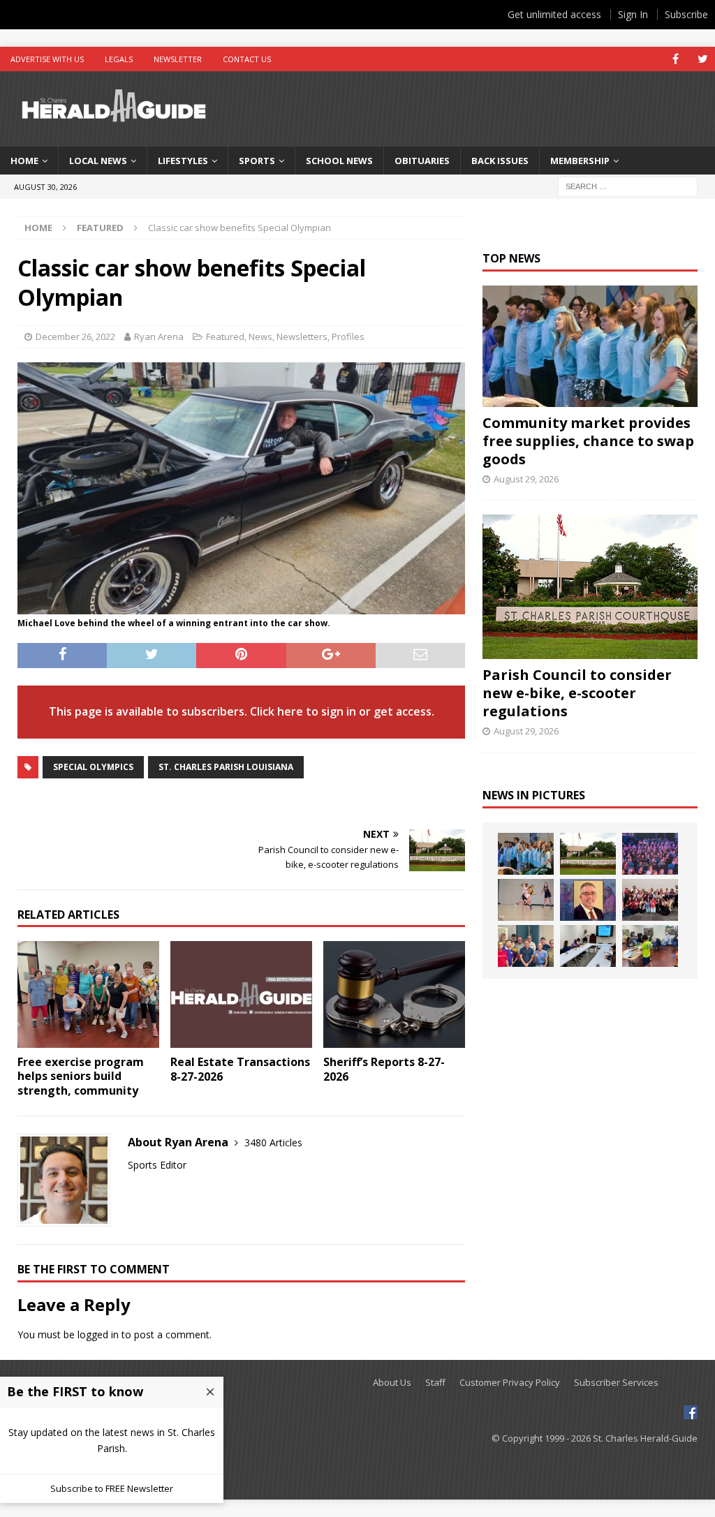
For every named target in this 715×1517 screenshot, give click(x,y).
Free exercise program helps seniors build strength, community (80, 1076)
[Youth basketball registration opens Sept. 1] (526, 900)
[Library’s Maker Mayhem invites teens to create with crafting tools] (650, 946)
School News (339, 160)
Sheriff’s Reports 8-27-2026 (384, 1069)
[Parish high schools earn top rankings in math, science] (650, 900)
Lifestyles (183, 160)
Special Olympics (93, 767)
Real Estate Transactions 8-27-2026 (240, 1069)
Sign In (633, 14)
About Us (392, 1382)
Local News (98, 160)
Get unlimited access (554, 14)
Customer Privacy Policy (509, 1382)
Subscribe (686, 14)
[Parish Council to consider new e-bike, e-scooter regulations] (590, 587)
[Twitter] (703, 59)
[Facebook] (675, 59)
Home (24, 160)
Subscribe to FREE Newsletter (111, 1488)
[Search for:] (628, 186)
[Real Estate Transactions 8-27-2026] (241, 994)
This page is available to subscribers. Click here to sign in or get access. (241, 711)
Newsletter (178, 59)
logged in (98, 1334)
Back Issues (500, 160)
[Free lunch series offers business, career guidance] (588, 946)
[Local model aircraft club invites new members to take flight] (526, 946)
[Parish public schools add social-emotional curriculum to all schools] (650, 854)
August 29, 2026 (526, 479)
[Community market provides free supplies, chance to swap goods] (590, 346)
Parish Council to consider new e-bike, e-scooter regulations (577, 692)
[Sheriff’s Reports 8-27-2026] (394, 994)
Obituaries (422, 160)
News (260, 336)
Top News (511, 258)
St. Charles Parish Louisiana (226, 767)
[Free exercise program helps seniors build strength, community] (88, 994)
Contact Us (247, 59)
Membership (580, 160)
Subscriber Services (616, 1382)
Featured (225, 336)
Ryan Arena (159, 336)
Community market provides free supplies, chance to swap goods (588, 440)
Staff (435, 1382)
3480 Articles (273, 1142)
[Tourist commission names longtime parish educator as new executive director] (588, 900)
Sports (257, 160)
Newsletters (302, 336)
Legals (119, 59)
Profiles (348, 336)
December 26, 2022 (75, 336)
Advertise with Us (47, 59)
